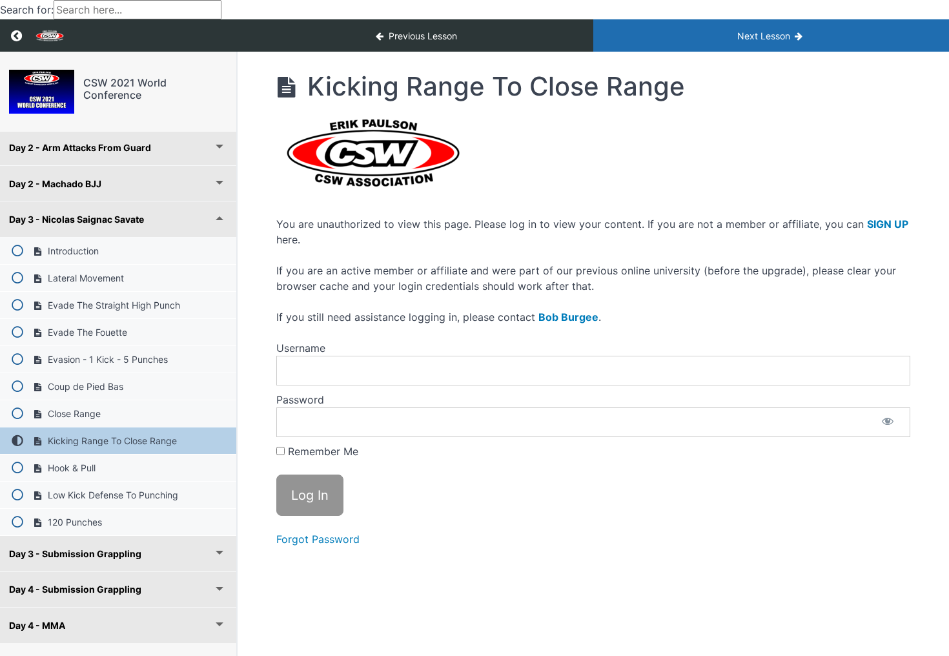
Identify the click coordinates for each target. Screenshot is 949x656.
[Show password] (887, 422)
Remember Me (321, 451)
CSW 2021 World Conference (125, 88)
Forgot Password (318, 539)
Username (300, 348)
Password (300, 399)
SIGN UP (887, 224)
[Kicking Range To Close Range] (41, 92)
